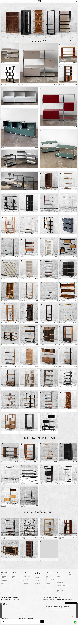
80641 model (24, 366)
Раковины (59, 580)
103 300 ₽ (75, 410)
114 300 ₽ (75, 366)
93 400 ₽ (36, 322)
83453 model (62, 344)
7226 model (42, 300)
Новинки (71, 574)
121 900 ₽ (56, 537)
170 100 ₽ (36, 537)
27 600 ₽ (17, 234)
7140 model (3, 538)
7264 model (42, 560)
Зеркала (59, 576)
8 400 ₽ (36, 191)
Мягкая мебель (5, 572)
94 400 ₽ (36, 300)
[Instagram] (4, 604)
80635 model (24, 388)
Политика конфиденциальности (25, 616)
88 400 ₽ (56, 483)
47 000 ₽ (75, 388)
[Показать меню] (1, 1)
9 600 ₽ (56, 213)
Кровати (3, 582)
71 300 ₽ (75, 300)
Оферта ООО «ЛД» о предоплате (25, 618)
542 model (3, 484)
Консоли (37, 580)
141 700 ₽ (36, 505)
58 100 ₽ (56, 322)
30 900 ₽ (17, 256)
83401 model (62, 191)
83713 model (62, 410)
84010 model (43, 169)
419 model (61, 462)
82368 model (43, 191)
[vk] (6, 604)
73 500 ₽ (75, 322)
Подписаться (71, 603)
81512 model (61, 484)
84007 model (4, 106)
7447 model (42, 366)
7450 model (22, 462)
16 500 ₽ (17, 483)
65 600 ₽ (36, 106)
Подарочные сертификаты (60, 592)
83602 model (62, 234)
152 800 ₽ (56, 256)
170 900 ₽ (17, 537)
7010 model (22, 560)
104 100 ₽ (56, 432)
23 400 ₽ (75, 191)
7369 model (4, 300)
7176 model (23, 322)
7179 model (4, 344)
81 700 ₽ (75, 537)
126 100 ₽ (75, 256)
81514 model (23, 484)
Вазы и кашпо (60, 590)
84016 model (43, 126)
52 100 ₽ (17, 344)
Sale (70, 572)
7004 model (42, 278)
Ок (42, 621)
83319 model (4, 84)
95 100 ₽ (56, 366)
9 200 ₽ (56, 234)
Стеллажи (37, 577)
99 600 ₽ (17, 322)
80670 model (4, 256)
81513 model (43, 432)
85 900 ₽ (75, 84)
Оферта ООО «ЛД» (5, 618)
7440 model (62, 300)
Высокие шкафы (38, 575)
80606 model (62, 278)
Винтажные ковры (61, 585)
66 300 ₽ (36, 366)
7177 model (3, 560)
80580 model (24, 234)
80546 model (42, 484)
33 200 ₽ (56, 300)
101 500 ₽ (56, 191)
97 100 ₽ (36, 388)
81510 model (3, 506)
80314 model (24, 344)
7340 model (42, 344)
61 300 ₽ (56, 84)
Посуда (59, 579)
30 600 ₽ (75, 62)
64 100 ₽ (36, 256)
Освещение (49, 572)
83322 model (24, 432)
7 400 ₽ (17, 62)
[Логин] (76, 1)
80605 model (5, 213)
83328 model (62, 84)
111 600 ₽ (36, 213)
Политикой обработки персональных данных (62, 609)
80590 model (4, 278)
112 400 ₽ (56, 344)
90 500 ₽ (17, 432)
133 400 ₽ (17, 213)
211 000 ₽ (17, 505)
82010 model (61, 538)
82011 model (4, 234)
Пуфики (2, 583)
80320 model (4, 432)
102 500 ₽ (36, 461)
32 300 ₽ (17, 461)
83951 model (62, 62)
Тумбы (36, 582)
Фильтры (3, 40)
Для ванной (60, 582)
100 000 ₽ (55, 410)
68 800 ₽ (36, 410)
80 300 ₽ (56, 388)
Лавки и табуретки (16, 574)
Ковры (58, 584)
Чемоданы (59, 588)
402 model (42, 462)
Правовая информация (6, 616)
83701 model (23, 213)
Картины (59, 577)
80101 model (4, 388)
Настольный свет (50, 579)
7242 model (42, 388)
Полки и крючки (38, 583)
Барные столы (26, 582)
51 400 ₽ (56, 461)
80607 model (24, 300)
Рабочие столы (26, 576)
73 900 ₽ (36, 278)
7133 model (62, 213)
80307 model (42, 538)
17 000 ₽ (75, 234)
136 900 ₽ (17, 84)
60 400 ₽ (36, 344)
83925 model (43, 213)
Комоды (36, 578)
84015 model (24, 84)
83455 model (4, 366)
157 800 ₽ (75, 483)
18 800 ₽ (56, 559)
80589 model (62, 256)
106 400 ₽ (75, 461)
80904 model (62, 322)
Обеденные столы (27, 574)
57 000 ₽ (75, 278)
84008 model (4, 147)
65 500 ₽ (17, 366)
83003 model (24, 256)
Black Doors (11, 604)
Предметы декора (61, 574)
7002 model (22, 538)
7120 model (22, 506)
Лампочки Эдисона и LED (49, 581)
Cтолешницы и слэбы (26, 580)
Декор (58, 572)
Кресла (2, 578)
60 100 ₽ (36, 234)
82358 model (4, 322)
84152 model (4, 191)
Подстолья (25, 583)
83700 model (43, 322)
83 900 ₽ (36, 483)
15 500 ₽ (36, 169)
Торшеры (48, 577)
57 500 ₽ (17, 559)
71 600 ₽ (17, 410)
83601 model (43, 234)
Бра (47, 576)
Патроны (48, 583)
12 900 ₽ (75, 213)
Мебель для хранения (38, 573)
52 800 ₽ (36, 559)
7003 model (42, 410)
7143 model (4, 410)
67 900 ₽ (36, 432)
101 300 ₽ (17, 278)
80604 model (43, 256)
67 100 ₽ (56, 278)
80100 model (62, 366)
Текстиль (59, 587)
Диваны (3, 574)
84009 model (4, 62)
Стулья (14, 572)
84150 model (4, 169)
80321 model (24, 278)
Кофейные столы (27, 577)
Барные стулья (15, 577)
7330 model (23, 410)
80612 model (62, 388)
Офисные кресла (5, 580)
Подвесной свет (49, 574)
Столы (25, 572)
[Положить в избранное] (2, 44)
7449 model (3, 462)
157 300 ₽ (75, 344)
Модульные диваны (3, 577)
